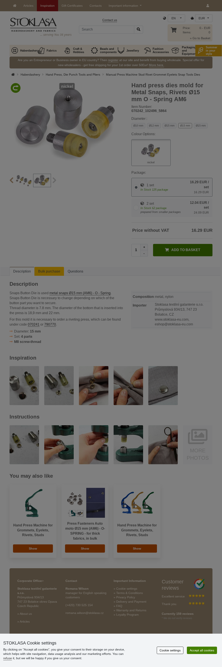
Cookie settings (170, 650)
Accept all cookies (202, 650)
